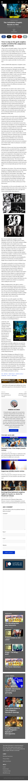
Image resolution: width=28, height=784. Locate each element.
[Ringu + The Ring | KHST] (14, 647)
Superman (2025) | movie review (12, 471)
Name (4, 531)
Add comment (14, 31)
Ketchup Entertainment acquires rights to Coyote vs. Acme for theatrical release (13, 494)
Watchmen (14, 375)
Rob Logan (10, 452)
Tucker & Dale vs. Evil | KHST (12, 639)
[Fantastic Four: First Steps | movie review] (14, 442)
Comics (12, 20)
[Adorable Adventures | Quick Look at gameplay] (14, 682)
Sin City (9, 375)
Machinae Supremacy (8, 756)
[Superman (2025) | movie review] (14, 464)
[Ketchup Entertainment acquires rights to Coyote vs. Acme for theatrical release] (14, 486)
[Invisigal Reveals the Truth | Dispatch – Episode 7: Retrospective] (14, 721)
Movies (16, 20)
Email (4, 538)
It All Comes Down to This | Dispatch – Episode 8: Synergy (12, 710)
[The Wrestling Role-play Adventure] (14, 618)
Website (4, 545)
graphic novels (19, 373)
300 (2, 373)
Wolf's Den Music (7, 761)
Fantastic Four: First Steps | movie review (13, 449)
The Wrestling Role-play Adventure (12, 624)
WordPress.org (6, 773)
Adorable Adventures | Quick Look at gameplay (12, 691)
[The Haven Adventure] (14, 662)
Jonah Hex (3, 375)
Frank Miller (12, 373)
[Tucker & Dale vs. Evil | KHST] (14, 632)
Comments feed (6, 771)
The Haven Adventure (13, 667)
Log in (4, 766)
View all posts (13, 430)
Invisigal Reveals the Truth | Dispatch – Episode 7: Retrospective (12, 731)
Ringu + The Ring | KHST (11, 653)
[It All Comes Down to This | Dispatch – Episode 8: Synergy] (14, 702)
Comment (5, 513)
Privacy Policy (6, 758)
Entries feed (6, 768)
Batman (6, 373)
